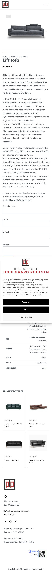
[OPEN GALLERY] (26, 31)
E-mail (6, 231)
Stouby (8, 420)
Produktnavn (9, 206)
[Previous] (8, 31)
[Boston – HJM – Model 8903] (14, 407)
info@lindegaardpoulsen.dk (16, 511)
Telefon (6, 244)
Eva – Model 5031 (11, 460)
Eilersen (7, 66)
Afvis (26, 309)
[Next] (44, 31)
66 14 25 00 (9, 514)
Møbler (14, 57)
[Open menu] (46, 4)
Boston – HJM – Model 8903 (13, 425)
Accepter (26, 302)
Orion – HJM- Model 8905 (37, 461)
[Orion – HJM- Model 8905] (38, 443)
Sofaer (24, 57)
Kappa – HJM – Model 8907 (37, 425)
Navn (5, 219)
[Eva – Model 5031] (14, 443)
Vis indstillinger (26, 317)
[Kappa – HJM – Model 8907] (38, 407)
